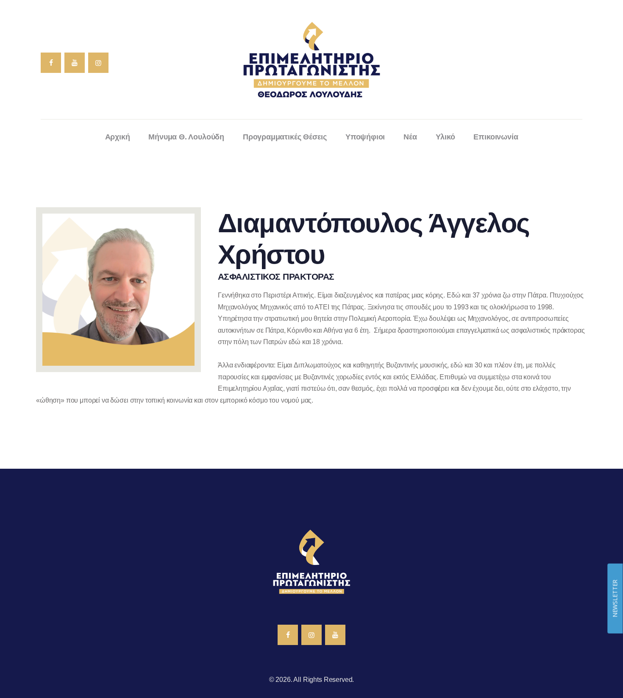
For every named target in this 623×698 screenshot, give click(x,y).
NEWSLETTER (615, 598)
